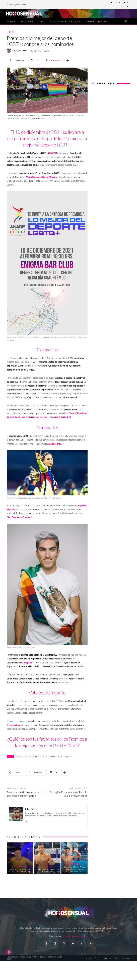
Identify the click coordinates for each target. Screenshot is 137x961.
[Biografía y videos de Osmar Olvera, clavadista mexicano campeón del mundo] (74, 858)
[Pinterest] (128, 7)
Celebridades (19, 866)
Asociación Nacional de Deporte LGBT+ (31, 756)
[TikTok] (128, 3)
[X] (26, 820)
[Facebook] (112, 3)
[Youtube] (124, 3)
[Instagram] (116, 3)
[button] (126, 21)
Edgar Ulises (21, 51)
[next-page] (14, 880)
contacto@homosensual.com (75, 936)
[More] (67, 60)
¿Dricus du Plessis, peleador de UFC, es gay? (47, 870)
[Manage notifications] (8, 952)
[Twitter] (120, 3)
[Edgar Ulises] (9, 51)
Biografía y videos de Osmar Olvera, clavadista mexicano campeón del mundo (74, 869)
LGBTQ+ (11, 32)
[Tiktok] (82, 943)
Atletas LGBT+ (56, 756)
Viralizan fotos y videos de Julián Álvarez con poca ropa (20, 870)
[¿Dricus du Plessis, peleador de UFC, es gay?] (47, 858)
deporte (68, 756)
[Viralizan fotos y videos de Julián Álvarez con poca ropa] (20, 858)
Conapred (27, 662)
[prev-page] (9, 880)
